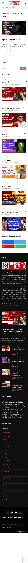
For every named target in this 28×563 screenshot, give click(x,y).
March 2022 (5, 499)
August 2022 (6, 482)
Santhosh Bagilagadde (8, 42)
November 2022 (6, 471)
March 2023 (5, 457)
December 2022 (6, 468)
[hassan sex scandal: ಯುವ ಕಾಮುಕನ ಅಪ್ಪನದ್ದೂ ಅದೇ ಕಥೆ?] (14, 146)
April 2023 (5, 454)
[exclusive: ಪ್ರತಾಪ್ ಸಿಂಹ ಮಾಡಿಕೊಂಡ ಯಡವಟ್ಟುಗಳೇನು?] (14, 172)
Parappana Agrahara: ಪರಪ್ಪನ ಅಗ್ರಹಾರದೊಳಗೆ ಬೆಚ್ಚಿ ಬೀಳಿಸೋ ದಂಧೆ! (14, 81)
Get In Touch (21, 520)
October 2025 (6, 436)
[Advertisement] (14, 547)
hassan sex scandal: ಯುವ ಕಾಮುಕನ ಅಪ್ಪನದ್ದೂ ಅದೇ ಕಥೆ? (13, 133)
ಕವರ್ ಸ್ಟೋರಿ (4, 79)
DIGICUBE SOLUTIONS (6, 528)
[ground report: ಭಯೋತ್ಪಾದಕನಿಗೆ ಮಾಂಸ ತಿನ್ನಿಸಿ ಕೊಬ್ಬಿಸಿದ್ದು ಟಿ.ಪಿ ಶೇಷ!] (14, 198)
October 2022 (6, 475)
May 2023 (5, 450)
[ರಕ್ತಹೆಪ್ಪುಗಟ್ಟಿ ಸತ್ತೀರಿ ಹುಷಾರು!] (14, 28)
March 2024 (5, 443)
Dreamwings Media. (6, 526)
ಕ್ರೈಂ (2, 105)
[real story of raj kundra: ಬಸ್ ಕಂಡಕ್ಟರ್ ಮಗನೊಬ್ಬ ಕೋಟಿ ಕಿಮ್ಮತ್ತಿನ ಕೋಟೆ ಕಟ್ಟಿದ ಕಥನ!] (14, 224)
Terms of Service (18, 518)
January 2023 (6, 464)
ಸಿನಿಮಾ (3, 209)
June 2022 (5, 489)
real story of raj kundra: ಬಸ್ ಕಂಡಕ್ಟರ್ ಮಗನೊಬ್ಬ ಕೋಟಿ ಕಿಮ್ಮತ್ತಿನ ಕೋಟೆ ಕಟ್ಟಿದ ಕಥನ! (14, 211)
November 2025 (6, 433)
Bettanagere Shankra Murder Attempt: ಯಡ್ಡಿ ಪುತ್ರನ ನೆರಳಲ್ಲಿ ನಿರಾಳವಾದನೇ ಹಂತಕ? (13, 107)
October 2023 (6, 447)
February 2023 (6, 461)
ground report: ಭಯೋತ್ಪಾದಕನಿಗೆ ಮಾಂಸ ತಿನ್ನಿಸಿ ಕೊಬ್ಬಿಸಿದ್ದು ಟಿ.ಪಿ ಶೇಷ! (13, 185)
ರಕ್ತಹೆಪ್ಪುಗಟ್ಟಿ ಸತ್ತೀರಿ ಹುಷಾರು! (11, 40)
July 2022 (5, 485)
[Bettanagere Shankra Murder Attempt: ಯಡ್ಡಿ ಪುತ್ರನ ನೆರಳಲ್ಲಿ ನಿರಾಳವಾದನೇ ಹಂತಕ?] (14, 120)
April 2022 (5, 496)
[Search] (25, 3)
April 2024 (5, 440)
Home (3, 7)
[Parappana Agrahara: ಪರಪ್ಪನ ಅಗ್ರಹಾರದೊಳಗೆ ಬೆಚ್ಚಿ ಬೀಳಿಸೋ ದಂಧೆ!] (14, 94)
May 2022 (5, 492)
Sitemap (14, 520)
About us (10, 518)
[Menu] (3, 3)
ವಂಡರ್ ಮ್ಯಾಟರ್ (5, 34)
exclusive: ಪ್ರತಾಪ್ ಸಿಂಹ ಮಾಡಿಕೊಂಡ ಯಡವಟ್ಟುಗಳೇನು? (11, 159)
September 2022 (6, 478)
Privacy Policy (7, 520)
